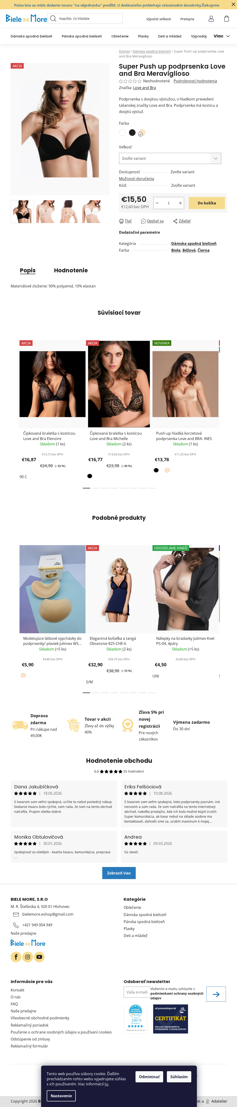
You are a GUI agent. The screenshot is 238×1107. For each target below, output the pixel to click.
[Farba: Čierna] (90, 477)
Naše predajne (23, 933)
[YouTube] (39, 957)
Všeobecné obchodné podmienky (40, 1017)
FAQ (14, 1004)
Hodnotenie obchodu (119, 761)
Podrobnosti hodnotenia (195, 80)
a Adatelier (214, 1101)
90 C (23, 476)
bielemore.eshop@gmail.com (47, 914)
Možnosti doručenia (136, 178)
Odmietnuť (149, 1076)
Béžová (189, 250)
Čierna (204, 250)
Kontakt (17, 990)
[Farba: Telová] (166, 471)
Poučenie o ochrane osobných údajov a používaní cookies (61, 1032)
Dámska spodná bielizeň (194, 243)
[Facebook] (16, 957)
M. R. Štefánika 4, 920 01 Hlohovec (40, 906)
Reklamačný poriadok (29, 1025)
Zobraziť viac (119, 873)
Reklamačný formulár (29, 1046)
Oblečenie (132, 907)
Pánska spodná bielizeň (144, 921)
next (223, 413)
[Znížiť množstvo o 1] (157, 203)
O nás (16, 997)
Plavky (129, 928)
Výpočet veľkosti (158, 19)
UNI (155, 676)
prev (14, 413)
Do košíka (207, 203)
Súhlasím (179, 1076)
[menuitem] (31, 36)
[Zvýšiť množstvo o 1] (180, 203)
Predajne (187, 19)
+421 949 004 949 (37, 924)
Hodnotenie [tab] (71, 270)
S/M (89, 681)
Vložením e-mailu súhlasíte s (176, 993)
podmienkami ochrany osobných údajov (176, 995)
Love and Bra (144, 87)
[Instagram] (27, 957)
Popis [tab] (28, 270)
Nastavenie (61, 1095)
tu (106, 1084)
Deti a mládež (136, 935)
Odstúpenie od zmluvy (30, 1039)
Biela (176, 250)
